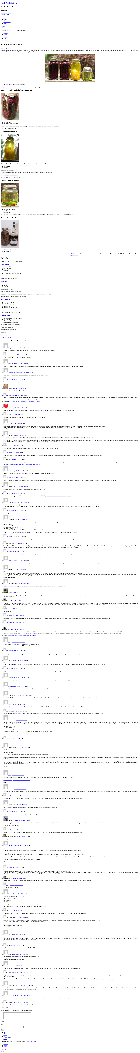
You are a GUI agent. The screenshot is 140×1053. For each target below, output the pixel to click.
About (5, 18)
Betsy (9, 965)
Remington (4, 281)
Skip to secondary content (6, 14)
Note (2, 1019)
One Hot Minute (5, 299)
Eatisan (10, 560)
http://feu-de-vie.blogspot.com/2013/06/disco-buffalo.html (17, 780)
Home (5, 16)
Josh (7, 354)
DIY (5, 20)
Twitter (5, 34)
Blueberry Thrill (5, 315)
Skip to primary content (6, 13)
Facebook (6, 33)
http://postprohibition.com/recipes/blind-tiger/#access (59, 496)
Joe (9, 642)
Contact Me (33, 1041)
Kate (9, 775)
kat (9, 704)
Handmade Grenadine (9, 337)
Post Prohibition (9, 3)
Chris (9, 408)
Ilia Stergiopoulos (12, 372)
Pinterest (5, 35)
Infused (5, 84)
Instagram (6, 37)
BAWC (5, 23)
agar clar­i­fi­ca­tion (74, 255)
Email (2, 1024)
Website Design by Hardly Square (8, 1051)
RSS (5, 38)
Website (2, 1027)
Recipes (5, 19)
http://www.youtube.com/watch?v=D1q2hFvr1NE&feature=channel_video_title (22, 464)
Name (2, 1021)
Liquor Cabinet (7, 22)
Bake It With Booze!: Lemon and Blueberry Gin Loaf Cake (22, 635)
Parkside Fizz (5, 264)
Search (2, 30)
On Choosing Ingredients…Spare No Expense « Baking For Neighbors (24, 401)
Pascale (10, 845)
